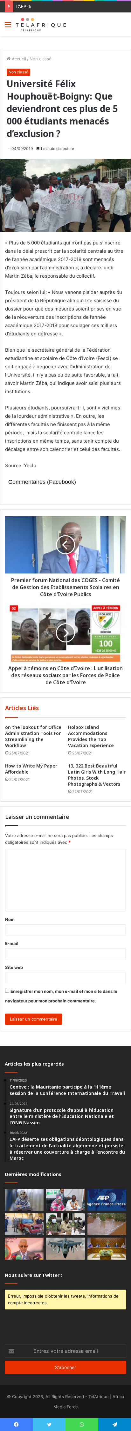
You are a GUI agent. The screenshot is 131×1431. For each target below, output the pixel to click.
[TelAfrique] (41, 24)
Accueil (18, 58)
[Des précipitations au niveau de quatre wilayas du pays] (106, 1224)
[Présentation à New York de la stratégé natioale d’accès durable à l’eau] (24, 1249)
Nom (10, 919)
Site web (14, 967)
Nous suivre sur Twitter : (33, 1275)
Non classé (41, 58)
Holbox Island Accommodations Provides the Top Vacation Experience (91, 736)
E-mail (11, 943)
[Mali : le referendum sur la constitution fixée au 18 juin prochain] (65, 1224)
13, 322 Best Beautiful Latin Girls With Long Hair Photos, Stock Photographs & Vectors (97, 775)
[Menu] (8, 26)
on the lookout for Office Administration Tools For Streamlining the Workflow (33, 736)
